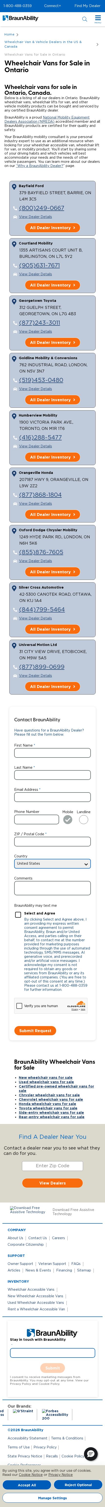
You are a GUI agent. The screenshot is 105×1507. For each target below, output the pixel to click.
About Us (15, 1238)
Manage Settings (52, 1498)
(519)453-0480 (41, 380)
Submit (52, 1368)
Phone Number (26, 812)
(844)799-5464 (42, 610)
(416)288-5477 (40, 438)
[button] (17, 6)
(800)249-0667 (41, 208)
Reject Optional (78, 1485)
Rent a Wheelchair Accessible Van (36, 1309)
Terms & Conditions (67, 1438)
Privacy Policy (45, 1447)
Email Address (26, 790)
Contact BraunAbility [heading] (37, 720)
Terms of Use (19, 1447)
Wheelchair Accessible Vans (31, 1289)
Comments (23, 878)
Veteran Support (52, 1264)
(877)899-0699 (41, 667)
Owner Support (20, 1264)
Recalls (52, 1456)
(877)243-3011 (39, 323)
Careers (58, 1238)
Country (20, 856)
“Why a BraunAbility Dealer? (39, 166)
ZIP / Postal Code (29, 834)
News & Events (38, 1270)
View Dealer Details (35, 217)
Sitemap (84, 1270)
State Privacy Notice (25, 1456)
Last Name (23, 767)
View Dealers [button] (52, 1183)
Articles (14, 1270)
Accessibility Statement (27, 1438)
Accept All (27, 1485)
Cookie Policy (73, 1456)
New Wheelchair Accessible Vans (35, 1296)
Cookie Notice (31, 1475)
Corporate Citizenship (26, 1244)
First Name (23, 745)
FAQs (76, 1264)
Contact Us (37, 1238)
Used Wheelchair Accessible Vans (36, 1303)
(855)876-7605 (41, 552)
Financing (64, 1270)
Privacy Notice (60, 1475)
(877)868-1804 (40, 495)
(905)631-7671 (39, 266)
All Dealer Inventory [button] (50, 228)
